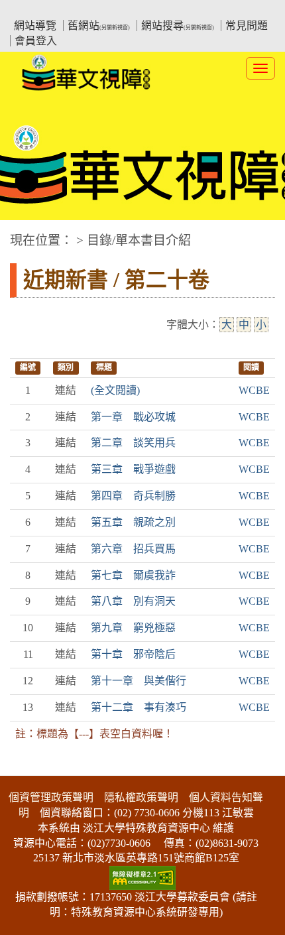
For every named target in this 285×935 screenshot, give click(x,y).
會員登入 (36, 40)
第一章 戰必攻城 (133, 416)
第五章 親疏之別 (133, 522)
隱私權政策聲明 (141, 797)
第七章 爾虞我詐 (133, 575)
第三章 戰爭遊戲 (133, 469)
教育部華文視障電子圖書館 (126, 10)
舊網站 (99, 25)
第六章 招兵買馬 (133, 548)
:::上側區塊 (35, 10)
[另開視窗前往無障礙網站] (142, 877)
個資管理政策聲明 (51, 797)
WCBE (254, 390)
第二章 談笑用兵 (133, 442)
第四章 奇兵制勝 (133, 495)
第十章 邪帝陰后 (133, 654)
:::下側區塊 (25, 767)
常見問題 (246, 25)
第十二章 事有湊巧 (138, 707)
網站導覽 (35, 25)
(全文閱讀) (115, 390)
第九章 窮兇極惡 (133, 627)
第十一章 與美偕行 (138, 680)
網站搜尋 (177, 25)
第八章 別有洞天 (133, 601)
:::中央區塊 (25, 233)
